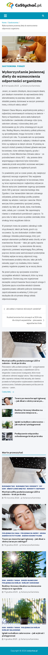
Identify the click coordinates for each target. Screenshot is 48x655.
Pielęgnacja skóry (30, 533)
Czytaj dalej (6, 392)
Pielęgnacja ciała (10, 533)
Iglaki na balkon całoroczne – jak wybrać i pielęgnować (30, 423)
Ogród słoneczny (29, 580)
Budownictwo (8, 486)
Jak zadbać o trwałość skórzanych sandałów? (23, 309)
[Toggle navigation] (5, 15)
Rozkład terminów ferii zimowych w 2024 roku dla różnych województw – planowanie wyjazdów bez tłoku (24, 320)
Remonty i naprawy (36, 489)
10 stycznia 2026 (11, 498)
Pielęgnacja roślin (11, 583)
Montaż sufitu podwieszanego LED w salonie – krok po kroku (21, 362)
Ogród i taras (13, 580)
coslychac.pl (32, 651)
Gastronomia (9, 66)
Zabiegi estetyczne (11, 536)
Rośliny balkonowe (11, 630)
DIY (40, 486)
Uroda (43, 533)
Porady (21, 66)
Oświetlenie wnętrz (16, 489)
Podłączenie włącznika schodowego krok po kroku (29, 435)
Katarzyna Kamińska (31, 86)
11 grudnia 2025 (11, 592)
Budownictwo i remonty (27, 486)
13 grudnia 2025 (11, 545)
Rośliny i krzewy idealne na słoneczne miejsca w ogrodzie (29, 413)
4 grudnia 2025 (10, 639)
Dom (4, 489)
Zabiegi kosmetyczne (32, 536)
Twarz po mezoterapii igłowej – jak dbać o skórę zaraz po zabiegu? (30, 401)
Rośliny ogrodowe (30, 583)
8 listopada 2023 (11, 86)
